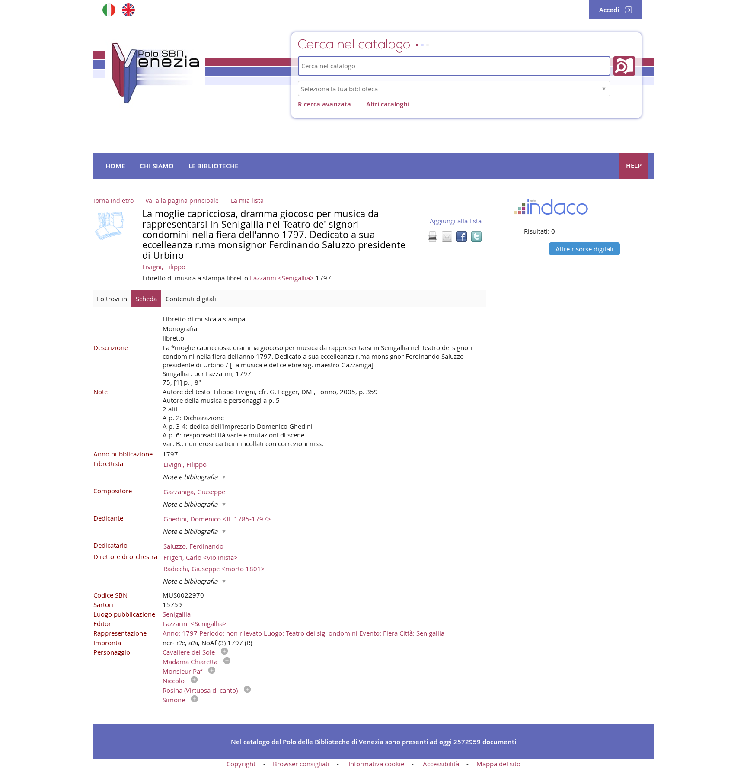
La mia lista (247, 201)
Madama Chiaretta (190, 661)
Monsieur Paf (182, 671)
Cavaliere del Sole (189, 652)
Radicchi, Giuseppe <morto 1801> (214, 568)
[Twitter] (476, 236)
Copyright (241, 763)
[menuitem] (115, 166)
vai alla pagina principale (182, 201)
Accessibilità (441, 763)
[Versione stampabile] (432, 236)
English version (128, 9)
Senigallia (177, 614)
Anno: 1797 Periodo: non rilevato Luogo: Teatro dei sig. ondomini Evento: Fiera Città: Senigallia (303, 633)
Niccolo (174, 680)
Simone (174, 699)
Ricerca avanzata (324, 104)
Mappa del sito (498, 763)
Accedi (609, 9)
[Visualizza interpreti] (222, 652)
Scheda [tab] (146, 298)
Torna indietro (113, 201)
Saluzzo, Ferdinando (193, 546)
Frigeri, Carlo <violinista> (200, 557)
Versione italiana (108, 9)
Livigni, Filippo (163, 266)
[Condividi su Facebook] (461, 236)
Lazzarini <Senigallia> (283, 277)
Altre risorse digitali (584, 248)
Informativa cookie (376, 763)
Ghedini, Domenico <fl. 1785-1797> (217, 518)
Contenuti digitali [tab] (191, 298)
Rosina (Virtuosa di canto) (200, 690)
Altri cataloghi (387, 104)
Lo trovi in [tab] (112, 298)
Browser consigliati (301, 763)
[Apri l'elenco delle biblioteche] (603, 88)
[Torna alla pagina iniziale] (155, 73)
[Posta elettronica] (447, 236)
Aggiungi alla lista (456, 220)
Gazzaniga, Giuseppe (194, 491)
